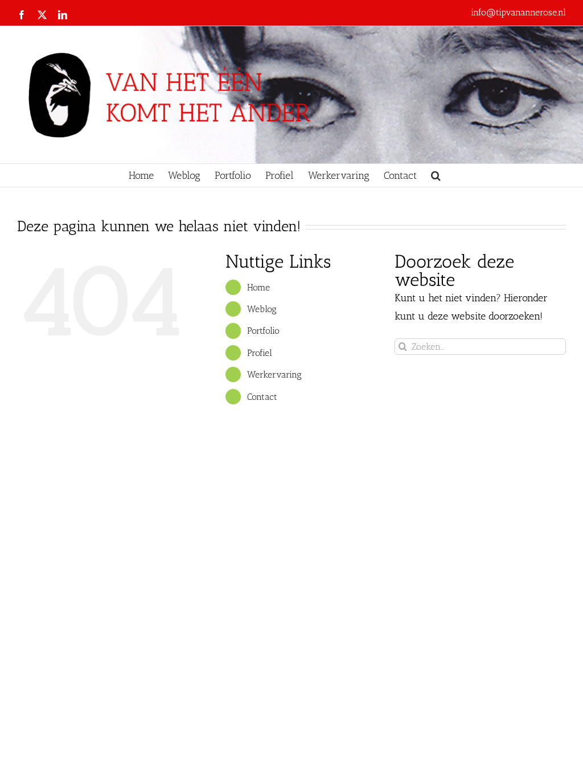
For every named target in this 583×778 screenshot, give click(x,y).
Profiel (259, 352)
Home (258, 287)
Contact (262, 396)
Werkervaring (274, 374)
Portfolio (263, 330)
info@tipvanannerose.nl (518, 12)
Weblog (262, 309)
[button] (436, 175)
